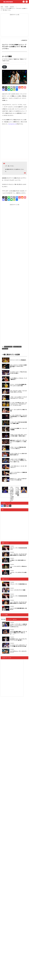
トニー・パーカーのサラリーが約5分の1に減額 (18, 567)
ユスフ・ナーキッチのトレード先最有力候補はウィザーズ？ (18, 473)
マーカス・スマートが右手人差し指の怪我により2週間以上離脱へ (18, 423)
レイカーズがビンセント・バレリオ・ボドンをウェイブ (18, 466)
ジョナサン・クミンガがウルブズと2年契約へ (18, 573)
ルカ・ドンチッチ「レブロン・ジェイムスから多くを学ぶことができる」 (18, 391)
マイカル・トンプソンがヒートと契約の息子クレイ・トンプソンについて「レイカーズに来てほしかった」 (18, 625)
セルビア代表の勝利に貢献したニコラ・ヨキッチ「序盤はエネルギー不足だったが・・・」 (18, 633)
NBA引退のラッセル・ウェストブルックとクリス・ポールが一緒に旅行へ (18, 639)
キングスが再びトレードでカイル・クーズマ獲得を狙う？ (18, 379)
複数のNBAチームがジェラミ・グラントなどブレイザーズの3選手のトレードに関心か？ (18, 442)
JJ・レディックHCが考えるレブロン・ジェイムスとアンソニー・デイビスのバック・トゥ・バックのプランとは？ (18, 404)
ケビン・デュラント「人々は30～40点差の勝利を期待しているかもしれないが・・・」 (18, 366)
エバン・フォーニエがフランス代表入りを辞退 (18, 410)
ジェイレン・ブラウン (17, 346)
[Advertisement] (14, 25)
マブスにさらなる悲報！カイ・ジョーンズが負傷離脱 (18, 429)
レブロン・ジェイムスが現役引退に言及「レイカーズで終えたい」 (18, 448)
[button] (24, 2)
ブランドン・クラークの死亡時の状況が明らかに (18, 548)
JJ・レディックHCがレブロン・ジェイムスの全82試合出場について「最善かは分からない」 (18, 416)
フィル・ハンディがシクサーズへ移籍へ (18, 590)
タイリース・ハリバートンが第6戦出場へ (18, 360)
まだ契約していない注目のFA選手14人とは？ (18, 561)
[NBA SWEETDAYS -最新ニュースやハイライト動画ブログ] (8, 2)
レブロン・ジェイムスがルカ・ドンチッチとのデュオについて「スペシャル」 (18, 397)
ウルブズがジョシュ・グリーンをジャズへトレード (18, 652)
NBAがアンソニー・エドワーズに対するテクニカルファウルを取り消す (18, 479)
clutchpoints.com (12, 124)
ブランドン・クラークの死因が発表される (18, 584)
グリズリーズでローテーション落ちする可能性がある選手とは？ (18, 454)
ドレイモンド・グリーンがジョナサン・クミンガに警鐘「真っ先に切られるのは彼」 (18, 645)
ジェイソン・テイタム (8, 346)
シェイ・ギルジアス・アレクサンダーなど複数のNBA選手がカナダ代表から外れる (18, 554)
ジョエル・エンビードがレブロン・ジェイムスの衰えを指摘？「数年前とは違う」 (18, 435)
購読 (4, 67)
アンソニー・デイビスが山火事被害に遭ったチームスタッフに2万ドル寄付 (18, 385)
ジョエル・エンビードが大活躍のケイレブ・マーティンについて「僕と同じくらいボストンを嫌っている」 (18, 460)
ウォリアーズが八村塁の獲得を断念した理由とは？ (18, 609)
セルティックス (5, 348)
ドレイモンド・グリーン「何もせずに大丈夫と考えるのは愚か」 (18, 372)
